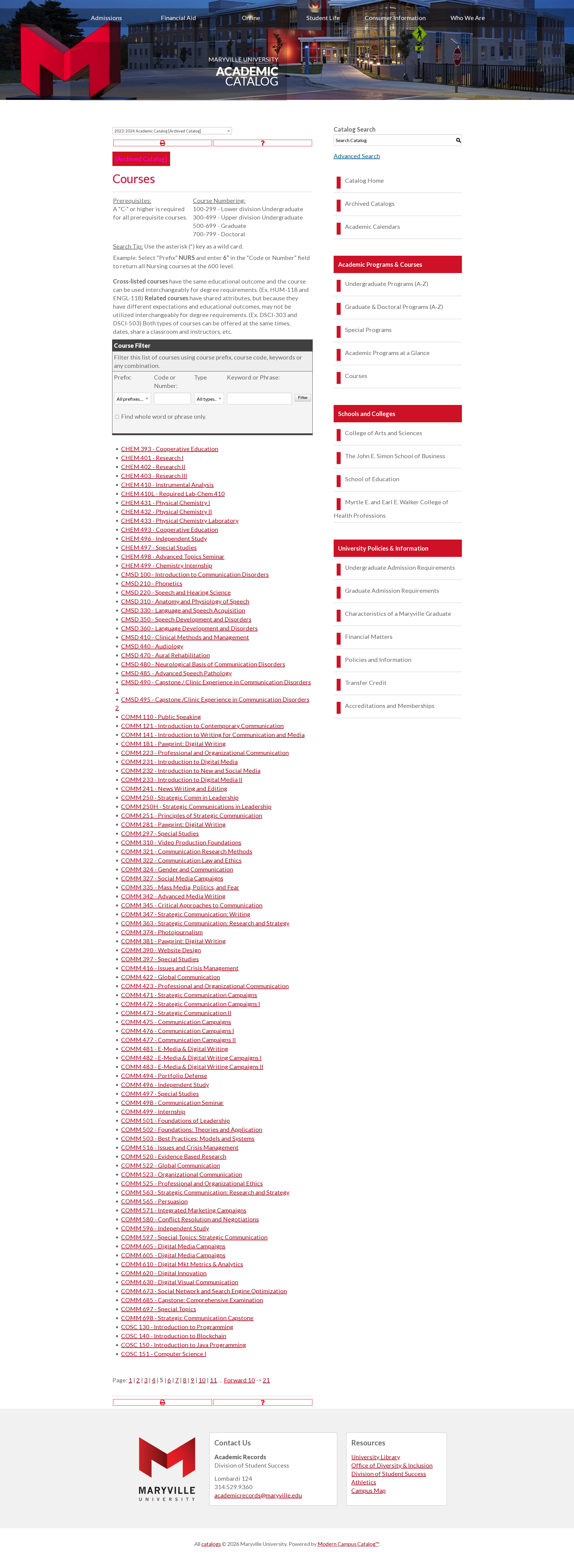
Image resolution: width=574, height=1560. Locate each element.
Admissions (106, 17)
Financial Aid (178, 17)
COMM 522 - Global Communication (170, 1165)
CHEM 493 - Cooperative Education (169, 529)
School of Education (372, 478)
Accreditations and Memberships (389, 705)
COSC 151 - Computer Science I (163, 1353)
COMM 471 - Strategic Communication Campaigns (189, 994)
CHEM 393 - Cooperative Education (169, 448)
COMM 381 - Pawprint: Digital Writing (173, 940)
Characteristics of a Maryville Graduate (398, 613)
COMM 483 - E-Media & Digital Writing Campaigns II (192, 1066)
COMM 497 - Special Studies (160, 1093)
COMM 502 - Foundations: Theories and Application (191, 1129)
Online (251, 17)
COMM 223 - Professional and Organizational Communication (205, 752)
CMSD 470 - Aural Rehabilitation (165, 655)
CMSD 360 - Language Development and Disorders (189, 628)
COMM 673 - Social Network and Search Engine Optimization (204, 1290)
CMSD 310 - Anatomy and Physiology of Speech (185, 601)
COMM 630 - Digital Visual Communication (179, 1281)
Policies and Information (378, 659)
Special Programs (368, 329)
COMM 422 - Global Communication (170, 976)
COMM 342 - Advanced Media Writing (173, 896)
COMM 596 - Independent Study (165, 1228)
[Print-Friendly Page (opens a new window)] (162, 143)
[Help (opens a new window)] (262, 143)
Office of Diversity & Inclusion (392, 1465)
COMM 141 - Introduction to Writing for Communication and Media (213, 734)
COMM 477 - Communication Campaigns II (178, 1039)
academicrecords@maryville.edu (258, 1495)
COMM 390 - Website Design (161, 949)
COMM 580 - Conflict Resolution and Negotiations (190, 1219)
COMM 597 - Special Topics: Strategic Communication (194, 1237)
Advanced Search (357, 155)
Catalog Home (364, 180)
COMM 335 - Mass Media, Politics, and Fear (180, 887)
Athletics (363, 1482)
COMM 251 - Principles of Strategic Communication (191, 815)
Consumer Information (395, 17)
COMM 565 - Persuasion (154, 1201)
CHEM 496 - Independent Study (164, 538)
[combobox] (172, 130)
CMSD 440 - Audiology (152, 646)
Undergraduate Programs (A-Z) (386, 283)
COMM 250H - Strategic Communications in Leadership (196, 806)
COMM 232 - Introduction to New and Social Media (190, 770)
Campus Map (368, 1490)
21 (266, 1380)
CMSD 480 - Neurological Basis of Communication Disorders (203, 664)
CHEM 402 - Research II (153, 466)
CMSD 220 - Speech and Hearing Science (176, 592)
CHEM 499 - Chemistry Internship (166, 565)
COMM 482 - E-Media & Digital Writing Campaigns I (191, 1057)
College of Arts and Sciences (383, 432)
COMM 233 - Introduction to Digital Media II (181, 779)
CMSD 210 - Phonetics (151, 583)
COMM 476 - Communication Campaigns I (177, 1030)
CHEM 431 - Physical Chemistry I (165, 502)
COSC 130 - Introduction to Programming (177, 1326)
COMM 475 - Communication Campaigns (176, 1021)
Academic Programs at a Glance (387, 352)
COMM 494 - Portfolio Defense (164, 1075)
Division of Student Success (388, 1473)
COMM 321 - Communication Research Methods (186, 851)
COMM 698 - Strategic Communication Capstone (187, 1317)
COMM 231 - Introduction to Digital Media (179, 761)
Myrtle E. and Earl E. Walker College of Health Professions (391, 508)
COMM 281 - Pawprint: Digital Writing (173, 824)
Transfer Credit (366, 682)
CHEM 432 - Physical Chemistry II (166, 511)
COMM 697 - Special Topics (158, 1308)
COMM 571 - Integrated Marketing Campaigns (183, 1210)
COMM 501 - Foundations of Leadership (175, 1120)
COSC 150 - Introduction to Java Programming (183, 1344)
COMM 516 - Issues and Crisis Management (180, 1147)
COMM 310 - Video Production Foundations (181, 842)
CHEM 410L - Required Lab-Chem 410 (173, 493)
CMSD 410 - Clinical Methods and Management (185, 637)
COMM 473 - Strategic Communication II (176, 1012)
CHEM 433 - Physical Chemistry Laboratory (180, 520)
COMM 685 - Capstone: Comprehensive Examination (192, 1299)
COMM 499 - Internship (153, 1111)
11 (213, 1380)
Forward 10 (239, 1380)
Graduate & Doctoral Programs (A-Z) (394, 306)
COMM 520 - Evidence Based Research (173, 1156)
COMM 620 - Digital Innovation (164, 1272)
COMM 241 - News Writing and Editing (174, 788)
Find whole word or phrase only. (163, 416)
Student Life (323, 17)
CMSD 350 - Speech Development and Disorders (186, 619)
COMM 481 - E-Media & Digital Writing (174, 1048)
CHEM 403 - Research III (154, 475)
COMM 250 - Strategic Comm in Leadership (180, 797)
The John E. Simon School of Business (395, 455)
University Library (375, 1456)
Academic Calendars (372, 226)
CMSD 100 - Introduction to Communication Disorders (195, 574)
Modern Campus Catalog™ (348, 1544)
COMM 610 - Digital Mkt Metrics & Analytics (182, 1264)
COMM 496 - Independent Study (165, 1084)
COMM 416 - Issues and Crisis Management (180, 967)
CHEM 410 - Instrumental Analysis (167, 484)
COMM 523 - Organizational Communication (181, 1174)
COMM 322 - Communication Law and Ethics (181, 860)
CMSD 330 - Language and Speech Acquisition (183, 610)
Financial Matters (369, 636)
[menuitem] (106, 17)
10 (202, 1380)
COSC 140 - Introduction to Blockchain (173, 1335)
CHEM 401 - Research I (152, 457)
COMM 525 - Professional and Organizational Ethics (192, 1183)
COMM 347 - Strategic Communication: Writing (185, 914)
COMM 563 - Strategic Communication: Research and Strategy (205, 1192)
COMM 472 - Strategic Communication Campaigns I (190, 1003)
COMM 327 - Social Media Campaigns (172, 878)
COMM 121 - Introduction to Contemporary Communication (202, 725)
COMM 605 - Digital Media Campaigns (173, 1246)
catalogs (211, 1544)
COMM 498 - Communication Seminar (172, 1102)
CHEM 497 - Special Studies (159, 547)
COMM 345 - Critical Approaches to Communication (191, 905)
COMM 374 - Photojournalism (162, 932)
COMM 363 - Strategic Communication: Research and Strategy (205, 923)
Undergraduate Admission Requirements (400, 567)
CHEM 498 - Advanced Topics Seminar (173, 556)
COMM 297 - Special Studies (160, 833)
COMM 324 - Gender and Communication (177, 869)
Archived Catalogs (370, 203)
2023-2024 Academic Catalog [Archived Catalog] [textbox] (157, 131)
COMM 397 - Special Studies (160, 958)
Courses (356, 375)
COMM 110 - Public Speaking (161, 716)
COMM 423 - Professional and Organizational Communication (205, 985)
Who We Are (468, 17)
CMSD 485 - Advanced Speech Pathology (176, 673)
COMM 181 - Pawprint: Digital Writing (173, 743)
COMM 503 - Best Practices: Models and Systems (187, 1138)
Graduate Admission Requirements (392, 590)
